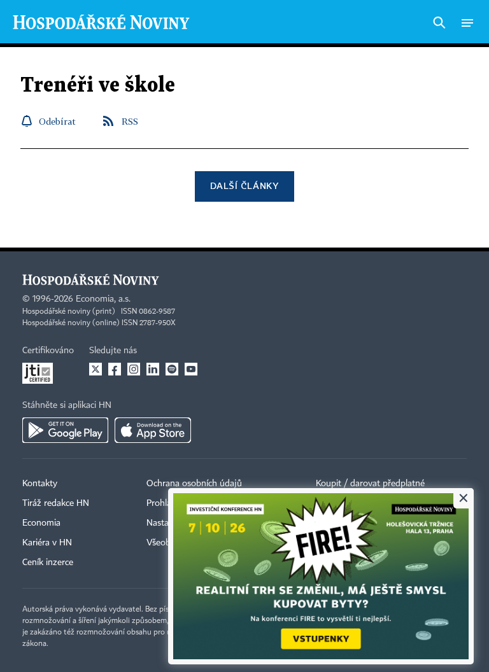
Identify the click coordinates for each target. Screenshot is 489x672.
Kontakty (39, 483)
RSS (130, 121)
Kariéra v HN (47, 542)
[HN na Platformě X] (95, 369)
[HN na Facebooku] (114, 369)
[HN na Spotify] (172, 369)
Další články (244, 185)
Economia (41, 523)
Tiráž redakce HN (55, 503)
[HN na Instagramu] (133, 369)
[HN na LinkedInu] (152, 369)
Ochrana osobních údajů (194, 483)
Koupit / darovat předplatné (370, 483)
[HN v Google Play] (65, 430)
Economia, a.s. (103, 299)
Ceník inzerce (47, 562)
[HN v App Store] (153, 430)
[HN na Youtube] (191, 369)
